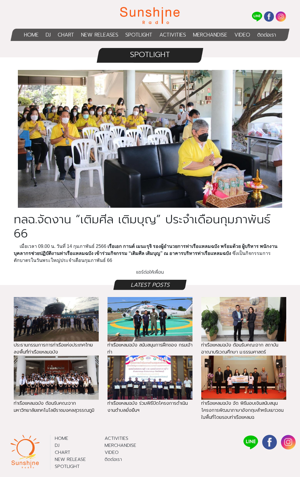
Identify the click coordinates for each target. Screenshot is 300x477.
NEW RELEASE (70, 459)
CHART (66, 35)
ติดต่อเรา (266, 35)
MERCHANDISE (210, 35)
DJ (48, 35)
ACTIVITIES (172, 35)
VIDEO (242, 35)
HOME (31, 35)
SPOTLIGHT (138, 35)
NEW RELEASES (99, 35)
